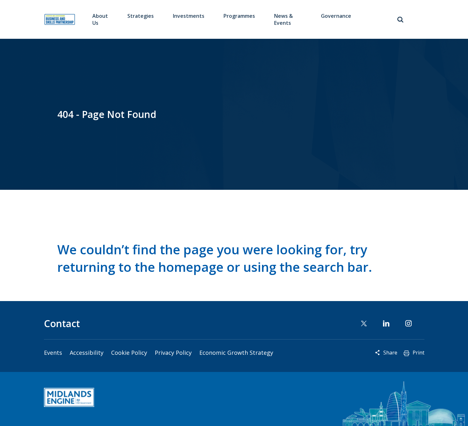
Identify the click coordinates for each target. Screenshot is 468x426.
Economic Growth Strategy (236, 352)
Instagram (408, 323)
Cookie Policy (129, 352)
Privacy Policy (173, 352)
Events (53, 352)
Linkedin (386, 323)
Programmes (239, 15)
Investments (188, 15)
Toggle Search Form (400, 19)
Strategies (140, 15)
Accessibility (86, 352)
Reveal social (377, 352)
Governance (336, 15)
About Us (100, 19)
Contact (62, 323)
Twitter (364, 323)
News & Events (283, 19)
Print (418, 352)
